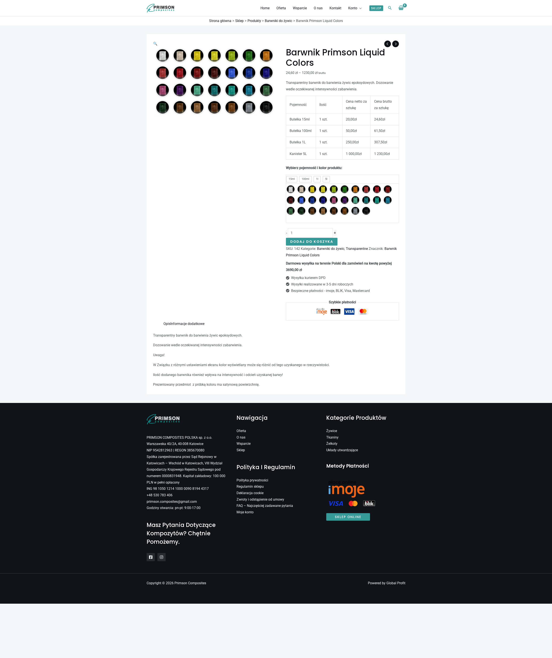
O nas (241, 437)
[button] (359, 8)
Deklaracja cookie (250, 493)
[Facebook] (151, 557)
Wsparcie (244, 444)
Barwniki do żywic (330, 249)
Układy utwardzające (342, 450)
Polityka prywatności (252, 480)
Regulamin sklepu (250, 486)
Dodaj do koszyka (311, 241)
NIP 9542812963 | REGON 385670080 (175, 450)
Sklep (241, 450)
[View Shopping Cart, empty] (401, 8)
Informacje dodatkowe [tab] (187, 324)
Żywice (331, 431)
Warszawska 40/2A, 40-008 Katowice (175, 444)
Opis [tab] (166, 324)
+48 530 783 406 (159, 495)
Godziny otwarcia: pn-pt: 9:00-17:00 (174, 508)
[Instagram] (161, 557)
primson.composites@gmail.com (172, 502)
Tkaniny (332, 437)
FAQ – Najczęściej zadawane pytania (265, 506)
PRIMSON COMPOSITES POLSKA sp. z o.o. (179, 438)
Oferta (241, 431)
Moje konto (245, 512)
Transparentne (357, 249)
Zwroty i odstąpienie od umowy (260, 499)
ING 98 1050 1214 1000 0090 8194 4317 (178, 489)
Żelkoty (331, 444)
